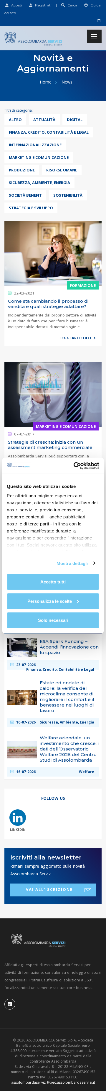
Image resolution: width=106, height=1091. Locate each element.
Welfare (86, 772)
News (67, 82)
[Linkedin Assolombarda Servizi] (98, 20)
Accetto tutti (53, 581)
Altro (15, 119)
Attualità (44, 119)
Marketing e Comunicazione (39, 157)
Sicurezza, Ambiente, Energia (39, 182)
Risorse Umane (61, 170)
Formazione (83, 285)
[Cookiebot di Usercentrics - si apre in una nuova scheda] (74, 465)
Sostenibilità (67, 195)
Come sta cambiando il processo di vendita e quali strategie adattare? (48, 303)
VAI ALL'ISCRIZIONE (49, 889)
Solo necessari (53, 620)
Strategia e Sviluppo (31, 207)
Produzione (22, 170)
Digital (74, 119)
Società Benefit (25, 195)
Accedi (15, 5)
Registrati (42, 5)
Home (46, 82)
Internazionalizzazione (35, 144)
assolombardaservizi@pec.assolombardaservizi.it (53, 1082)
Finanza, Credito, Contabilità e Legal (49, 132)
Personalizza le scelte (49, 600)
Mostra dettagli (72, 563)
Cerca (71, 5)
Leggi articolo (75, 338)
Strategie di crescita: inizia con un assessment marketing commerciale (50, 444)
